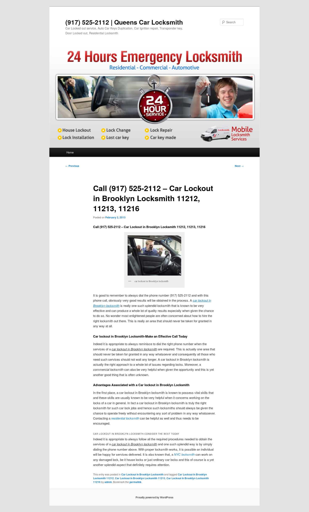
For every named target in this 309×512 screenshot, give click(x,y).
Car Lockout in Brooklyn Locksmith (142, 474)
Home (70, 152)
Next (239, 166)
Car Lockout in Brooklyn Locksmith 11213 (140, 478)
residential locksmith (125, 418)
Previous (72, 166)
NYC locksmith (184, 454)
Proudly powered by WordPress (154, 497)
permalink (135, 482)
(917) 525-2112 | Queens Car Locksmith (124, 21)
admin (108, 482)
